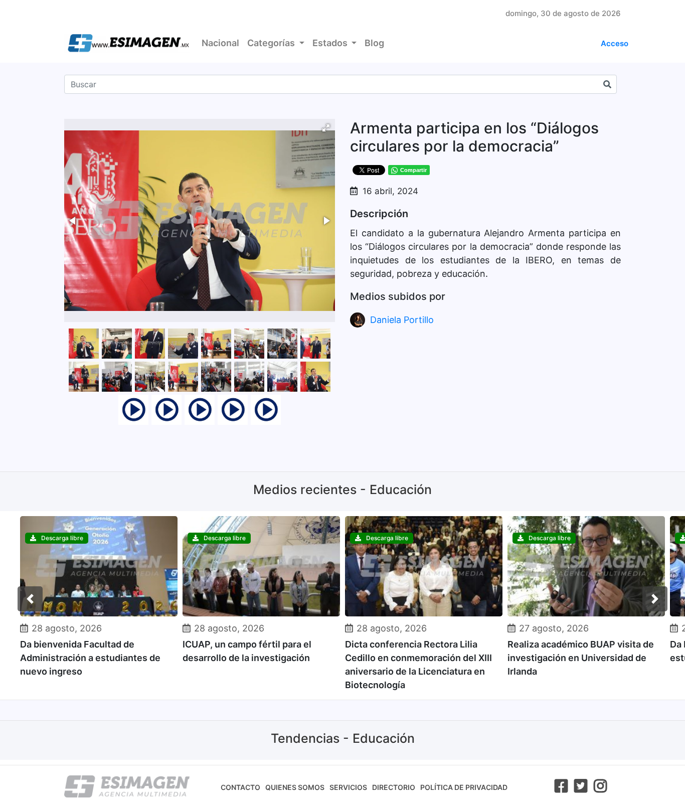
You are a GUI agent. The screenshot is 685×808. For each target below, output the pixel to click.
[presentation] (30, 598)
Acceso (614, 43)
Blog (374, 43)
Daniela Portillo (402, 319)
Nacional (220, 43)
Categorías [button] (272, 43)
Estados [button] (331, 43)
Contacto (240, 787)
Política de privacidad (463, 787)
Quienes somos (294, 787)
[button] (326, 128)
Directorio (393, 787)
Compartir (413, 170)
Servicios (348, 787)
